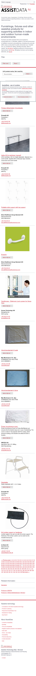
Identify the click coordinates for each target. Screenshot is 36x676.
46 (13, 563)
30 (20, 561)
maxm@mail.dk (5, 365)
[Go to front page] (12, 10)
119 (16, 570)
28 (17, 561)
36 (30, 561)
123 (26, 570)
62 (7, 565)
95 (28, 567)
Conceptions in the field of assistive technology (12, 606)
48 (17, 563)
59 (2, 565)
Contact (4, 657)
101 (6, 568)
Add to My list (6, 111)
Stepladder (4, 482)
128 (5, 572)
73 (25, 565)
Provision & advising (6, 608)
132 (14, 572)
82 (7, 567)
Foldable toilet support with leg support (13, 207)
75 (28, 565)
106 (18, 568)
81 (5, 567)
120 (19, 570)
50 (20, 563)
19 (2, 561)
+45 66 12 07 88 (5, 363)
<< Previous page (6, 560)
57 (32, 563)
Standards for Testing (7, 612)
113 (2, 570)
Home (9, 17)
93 (25, 567)
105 (16, 568)
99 (2, 568)
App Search (4, 614)
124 (28, 570)
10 (20, 560)
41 (5, 563)
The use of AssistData (7, 626)
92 (23, 567)
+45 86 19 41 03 (5, 448)
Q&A (3, 641)
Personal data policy (6, 636)
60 (3, 565)
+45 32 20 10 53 (5, 316)
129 (7, 572)
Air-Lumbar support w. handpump (11, 532)
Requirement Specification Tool (9, 610)
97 (32, 567)
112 (32, 568)
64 (10, 565)
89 (18, 567)
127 (2, 572)
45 (12, 563)
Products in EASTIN (6, 590)
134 (19, 572)
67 (15, 565)
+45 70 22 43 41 (5, 221)
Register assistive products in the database (12, 628)
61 (5, 565)
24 (10, 561)
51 (22, 563)
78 (33, 565)
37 (32, 561)
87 (15, 567)
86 (13, 567)
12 (24, 560)
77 (32, 565)
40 (3, 563)
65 (12, 565)
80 (3, 567)
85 (12, 567)
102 (9, 568)
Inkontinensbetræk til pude (9, 350)
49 (18, 563)
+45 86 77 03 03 (5, 551)
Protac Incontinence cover (9, 426)
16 (30, 560)
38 (33, 561)
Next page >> (25, 572)
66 (13, 565)
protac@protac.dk (6, 450)
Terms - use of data (6, 632)
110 (27, 568)
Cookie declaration (6, 638)
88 (17, 567)
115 (7, 570)
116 (9, 570)
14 (27, 560)
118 (14, 570)
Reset (15, 63)
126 (33, 570)
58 (33, 563)
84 (10, 567)
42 (7, 563)
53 (25, 563)
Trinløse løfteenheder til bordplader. (12, 108)
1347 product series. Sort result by (13, 71)
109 (25, 568)
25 (12, 561)
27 (15, 561)
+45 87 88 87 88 (5, 121)
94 (27, 567)
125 (30, 570)
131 (12, 572)
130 (9, 572)
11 (22, 560)
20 (3, 561)
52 (23, 563)
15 (29, 560)
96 (30, 567)
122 (23, 570)
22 (7, 561)
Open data (4, 630)
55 (28, 563)
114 (5, 570)
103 (11, 568)
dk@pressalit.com (6, 123)
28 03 (10, 51)
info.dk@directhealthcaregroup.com (10, 222)
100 (4, 568)
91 (22, 567)
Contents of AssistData (7, 622)
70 (20, 565)
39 (2, 563)
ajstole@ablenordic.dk (7, 552)
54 (27, 563)
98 (33, 567)
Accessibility (5, 634)
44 (10, 563)
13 (25, 560)
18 (34, 560)
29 (18, 561)
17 (32, 560)
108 (23, 568)
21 (5, 561)
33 (25, 561)
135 (21, 572)
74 (27, 565)
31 (22, 561)
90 (20, 567)
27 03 (12, 50)
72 (23, 565)
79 (2, 567)
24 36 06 (10, 48)
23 (8, 561)
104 (13, 568)
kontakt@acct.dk (5, 318)
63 (8, 565)
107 (20, 568)
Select (27, 74)
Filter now (5, 63)
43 (8, 563)
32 (23, 561)
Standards (4, 585)
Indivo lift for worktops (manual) (11, 155)
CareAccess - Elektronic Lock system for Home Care (16, 302)
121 (21, 570)
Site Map (4, 624)
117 (12, 570)
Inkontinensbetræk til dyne (9, 390)
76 (30, 565)
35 (28, 561)
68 (17, 565)
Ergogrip (4, 254)
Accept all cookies (8, 97)
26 (13, 561)
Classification (14, 17)
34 (27, 561)
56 (30, 563)
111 (30, 568)
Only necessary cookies (23, 97)
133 (16, 572)
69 (18, 565)
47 (15, 563)
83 (8, 567)
